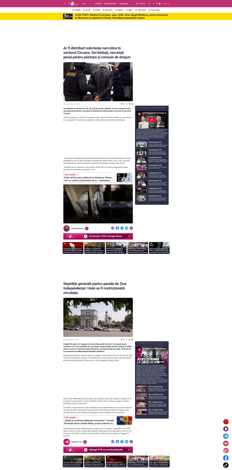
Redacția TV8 (76, 442)
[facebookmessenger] (121, 104)
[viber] (132, 104)
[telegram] (129, 104)
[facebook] (124, 104)
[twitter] (126, 104)
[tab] (146, 108)
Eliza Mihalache (77, 228)
